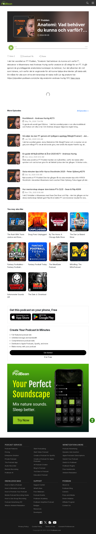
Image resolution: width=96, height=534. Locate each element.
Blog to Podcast (39, 468)
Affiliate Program (68, 502)
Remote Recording (11, 469)
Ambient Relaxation (70, 473)
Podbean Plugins (69, 466)
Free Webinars (39, 492)
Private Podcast (10, 459)
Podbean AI (9, 473)
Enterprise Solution (12, 455)
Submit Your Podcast (70, 459)
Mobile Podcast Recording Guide (17, 495)
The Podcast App (11, 462)
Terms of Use (50, 526)
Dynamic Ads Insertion (71, 452)
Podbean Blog (67, 488)
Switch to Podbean (70, 462)
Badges (36, 505)
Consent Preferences (66, 526)
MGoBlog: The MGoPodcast (75, 265)
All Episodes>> (83, 111)
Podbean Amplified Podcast (44, 502)
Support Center (39, 485)
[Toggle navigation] (93, 3)
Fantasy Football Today (37, 264)
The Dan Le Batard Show (77, 235)
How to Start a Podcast (13, 485)
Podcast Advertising (70, 449)
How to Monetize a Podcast (15, 488)
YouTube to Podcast (41, 471)
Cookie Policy (37, 526)
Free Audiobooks (69, 469)
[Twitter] (45, 522)
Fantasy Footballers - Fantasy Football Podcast (15, 265)
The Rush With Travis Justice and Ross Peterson (15, 235)
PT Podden (43, 20)
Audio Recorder (10, 466)
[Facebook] (41, 522)
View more (75, 78)
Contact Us (66, 505)
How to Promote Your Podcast (16, 492)
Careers (65, 492)
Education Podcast (41, 475)
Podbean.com (56, 530)
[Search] (87, 3)
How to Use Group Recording (15, 498)
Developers (38, 512)
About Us (65, 485)
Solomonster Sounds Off (15, 295)
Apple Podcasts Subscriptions (74, 455)
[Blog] (50, 522)
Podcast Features (11, 449)
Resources (37, 509)
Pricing (7, 452)
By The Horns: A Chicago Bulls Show (57, 235)
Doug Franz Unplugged (37, 234)
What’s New (38, 488)
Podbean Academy (41, 498)
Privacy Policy (23, 526)
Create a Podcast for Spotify (44, 455)
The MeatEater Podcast (55, 265)
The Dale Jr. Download (37, 294)
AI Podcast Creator (41, 465)
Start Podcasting (40, 449)
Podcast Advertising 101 (13, 502)
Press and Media (68, 495)
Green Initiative (67, 498)
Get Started (48, 353)
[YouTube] (54, 522)
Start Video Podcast (41, 452)
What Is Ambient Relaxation (15, 505)
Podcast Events (39, 495)
